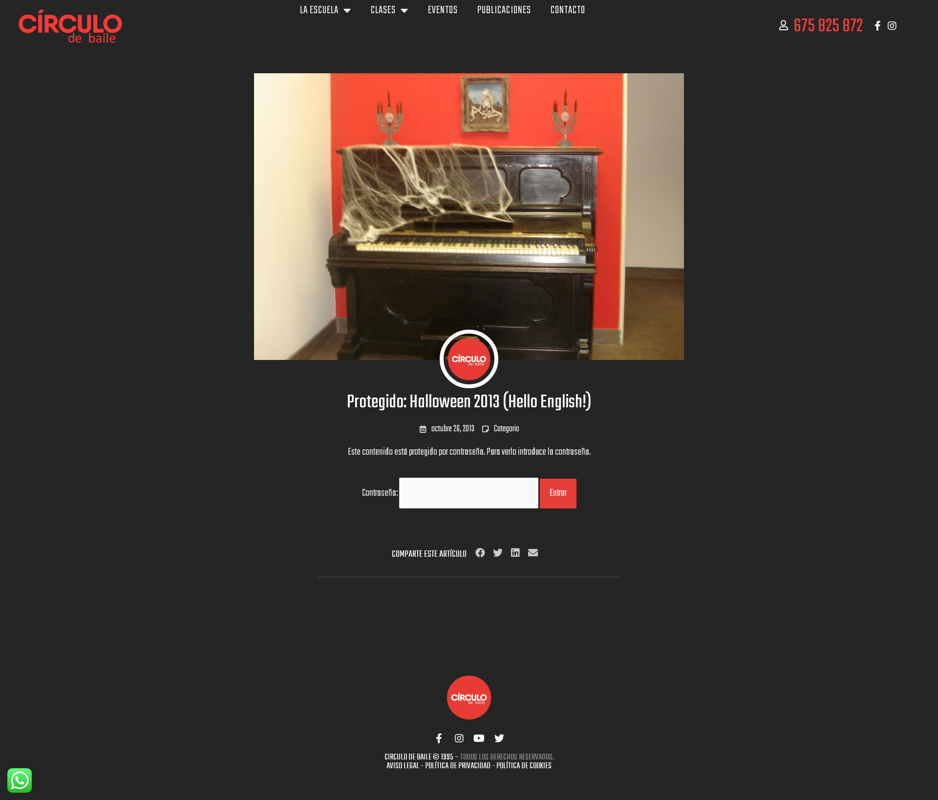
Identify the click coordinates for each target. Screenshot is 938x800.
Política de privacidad (457, 766)
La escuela (319, 10)
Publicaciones (504, 10)
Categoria (506, 429)
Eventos (443, 10)
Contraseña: (380, 493)
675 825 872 (828, 27)
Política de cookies (524, 766)
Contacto (568, 10)
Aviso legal (402, 766)
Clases (383, 10)
